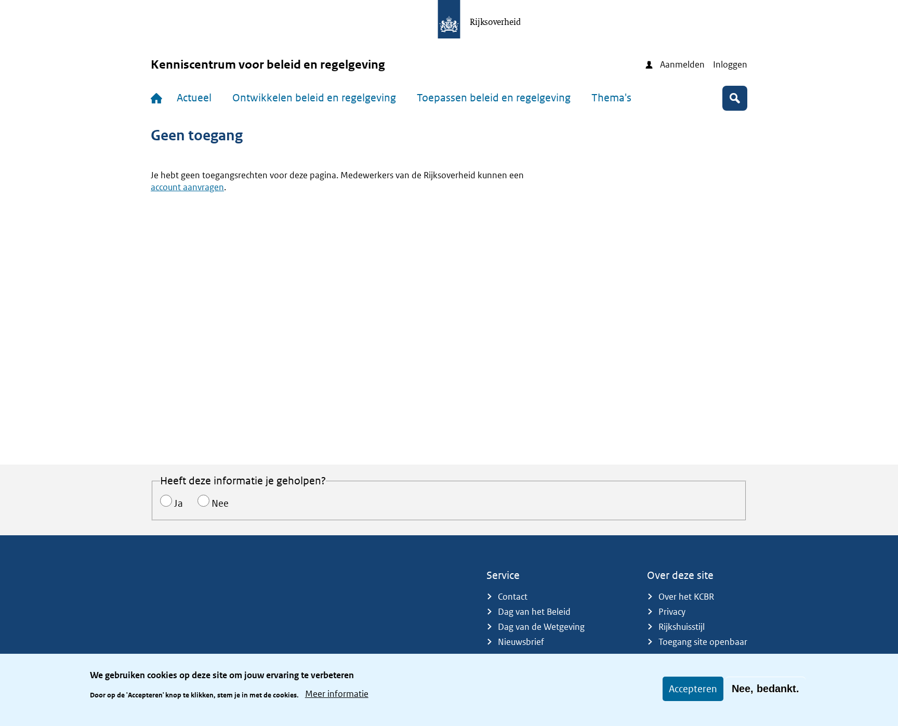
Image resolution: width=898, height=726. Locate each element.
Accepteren (693, 689)
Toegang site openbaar (702, 642)
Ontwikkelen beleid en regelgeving (314, 97)
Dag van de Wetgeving (541, 626)
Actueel (194, 97)
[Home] (158, 98)
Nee (220, 503)
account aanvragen (187, 187)
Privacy (671, 611)
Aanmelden (682, 64)
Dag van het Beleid (534, 611)
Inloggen (730, 64)
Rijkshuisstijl (681, 626)
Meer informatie (336, 693)
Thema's (611, 97)
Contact (512, 596)
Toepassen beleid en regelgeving (494, 97)
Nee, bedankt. (765, 688)
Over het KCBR (686, 596)
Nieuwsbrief (521, 642)
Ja (178, 503)
